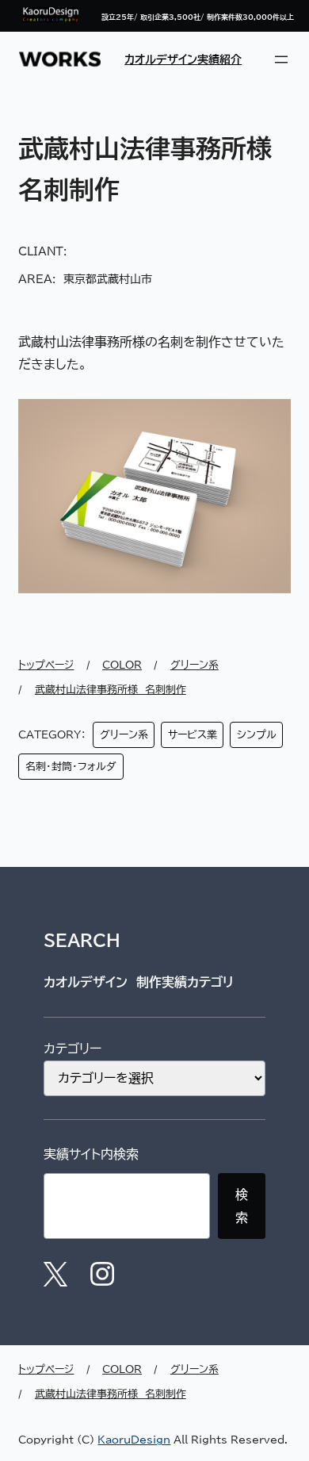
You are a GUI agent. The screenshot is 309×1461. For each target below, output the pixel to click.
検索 (241, 1206)
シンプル (257, 735)
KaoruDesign (133, 1440)
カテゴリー (72, 1048)
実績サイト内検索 (91, 1154)
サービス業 (192, 735)
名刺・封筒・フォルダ (70, 766)
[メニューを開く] (281, 59)
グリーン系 (124, 735)
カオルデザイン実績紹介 (183, 59)
